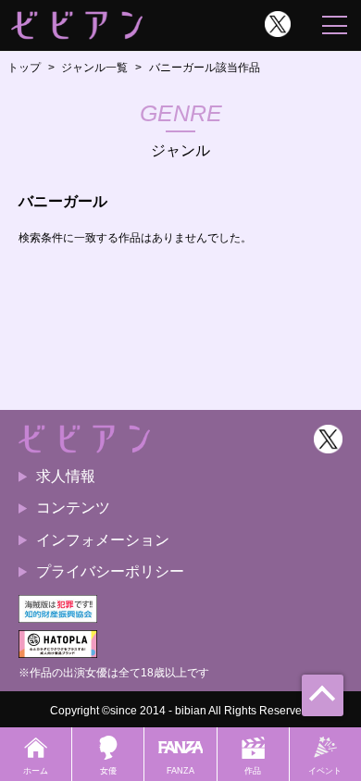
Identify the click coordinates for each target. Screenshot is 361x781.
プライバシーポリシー (110, 571)
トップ (24, 67)
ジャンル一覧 (94, 67)
